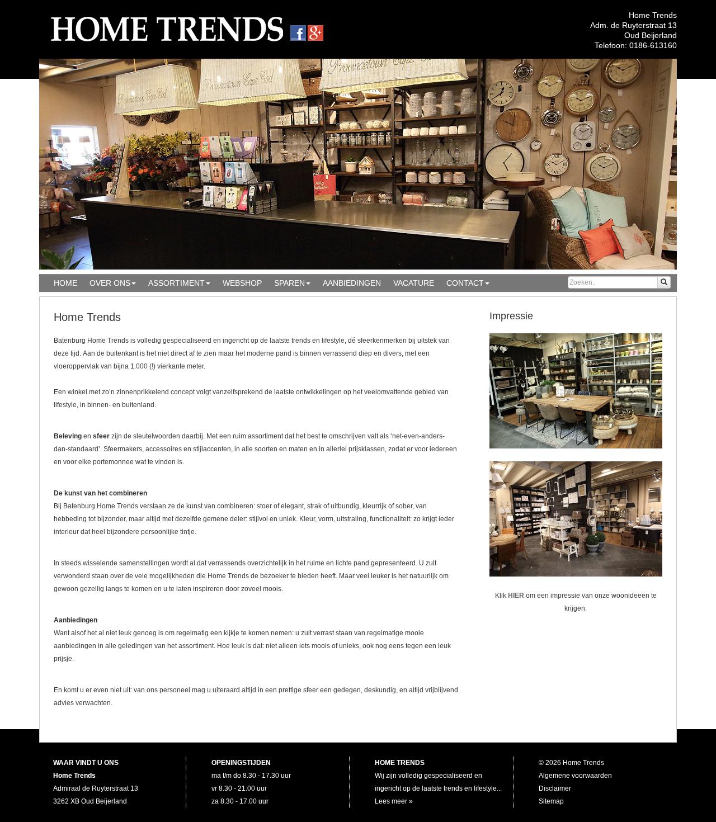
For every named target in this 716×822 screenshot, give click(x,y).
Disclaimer (555, 788)
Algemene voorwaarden (575, 776)
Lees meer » (394, 801)
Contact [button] (465, 282)
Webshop (242, 282)
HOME (65, 282)
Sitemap (551, 801)
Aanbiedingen (352, 282)
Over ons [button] (110, 282)
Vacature (413, 282)
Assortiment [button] (176, 282)
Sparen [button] (289, 282)
